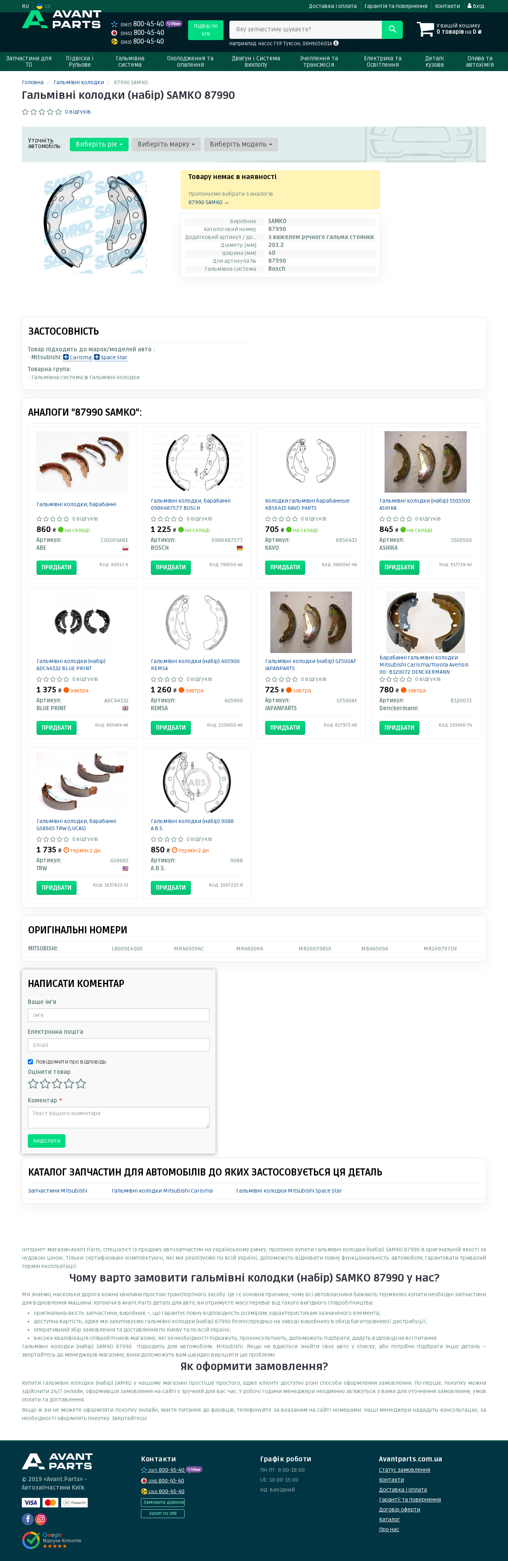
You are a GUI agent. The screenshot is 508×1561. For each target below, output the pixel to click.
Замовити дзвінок (163, 1502)
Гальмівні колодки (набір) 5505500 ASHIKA (424, 504)
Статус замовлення (404, 1470)
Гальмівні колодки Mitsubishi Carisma (162, 1190)
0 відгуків (78, 111)
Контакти (447, 6)
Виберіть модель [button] (239, 144)
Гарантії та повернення (410, 1499)
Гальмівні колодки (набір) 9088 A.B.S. (192, 825)
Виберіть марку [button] (164, 144)
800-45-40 (143, 24)
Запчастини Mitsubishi (57, 1190)
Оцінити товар (49, 1072)
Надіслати (46, 1140)
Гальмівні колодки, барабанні (76, 504)
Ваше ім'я (42, 1002)
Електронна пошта (55, 1032)
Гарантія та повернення (395, 6)
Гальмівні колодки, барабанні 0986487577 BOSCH (191, 504)
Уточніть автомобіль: (45, 143)
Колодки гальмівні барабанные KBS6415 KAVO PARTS (307, 504)
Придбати (56, 567)
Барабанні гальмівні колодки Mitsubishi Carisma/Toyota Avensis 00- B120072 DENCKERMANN (424, 664)
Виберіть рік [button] (97, 144)
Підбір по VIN (206, 30)
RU (25, 6)
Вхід (477, 6)
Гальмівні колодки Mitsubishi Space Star (289, 1190)
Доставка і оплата (333, 6)
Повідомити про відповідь (71, 1061)
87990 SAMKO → (209, 202)
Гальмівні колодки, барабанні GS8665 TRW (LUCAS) (76, 825)
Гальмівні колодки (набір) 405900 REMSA (195, 665)
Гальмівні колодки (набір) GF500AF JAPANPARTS (310, 665)
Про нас (389, 1529)
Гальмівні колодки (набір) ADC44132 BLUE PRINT (71, 665)
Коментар (44, 1100)
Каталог (389, 1519)
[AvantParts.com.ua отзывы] (52, 1540)
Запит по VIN (163, 1514)
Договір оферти (399, 1509)
